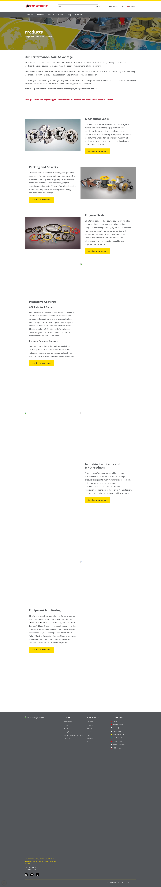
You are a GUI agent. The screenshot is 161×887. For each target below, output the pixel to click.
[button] (4, 883)
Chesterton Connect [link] (37, 622)
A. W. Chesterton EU (31, 867)
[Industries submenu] (35, 14)
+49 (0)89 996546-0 (30, 870)
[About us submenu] (56, 14)
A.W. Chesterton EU (118, 883)
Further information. (97, 151)
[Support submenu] (66, 14)
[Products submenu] (45, 14)
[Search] (97, 6)
